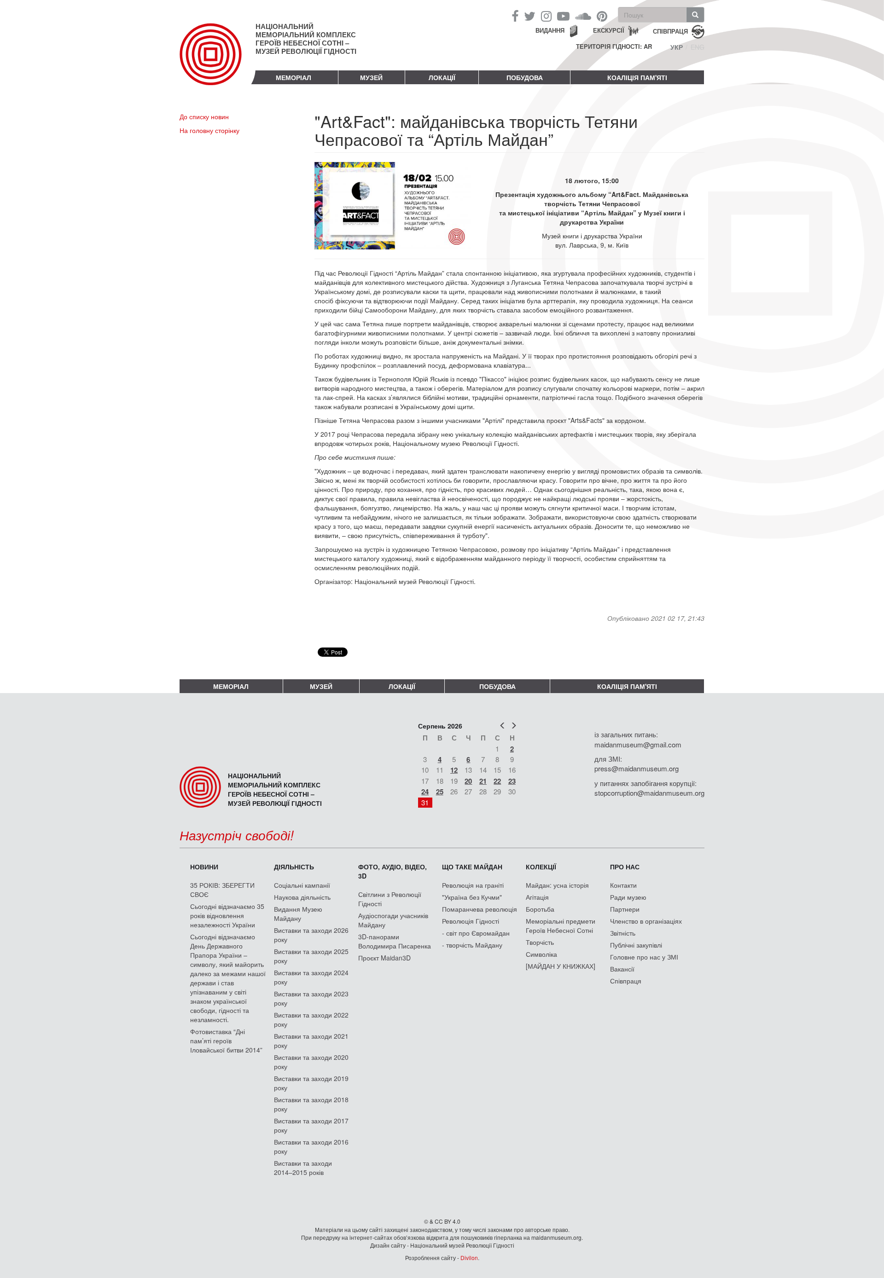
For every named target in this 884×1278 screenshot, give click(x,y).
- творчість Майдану (472, 944)
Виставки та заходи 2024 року (311, 977)
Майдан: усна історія (557, 885)
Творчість (540, 942)
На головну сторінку (209, 130)
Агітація (537, 897)
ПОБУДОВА (524, 77)
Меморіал (293, 77)
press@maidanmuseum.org (636, 768)
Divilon (469, 1257)
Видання (549, 30)
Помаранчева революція (479, 909)
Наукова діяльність (302, 897)
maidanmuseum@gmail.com (637, 744)
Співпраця (625, 980)
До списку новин (204, 116)
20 (468, 781)
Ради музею (628, 897)
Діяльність (294, 866)
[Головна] (218, 61)
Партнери (625, 909)
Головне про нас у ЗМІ (644, 956)
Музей (371, 77)
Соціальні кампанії (302, 885)
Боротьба (540, 909)
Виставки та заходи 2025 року (311, 956)
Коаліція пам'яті (637, 77)
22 (497, 781)
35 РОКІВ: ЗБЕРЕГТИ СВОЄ (222, 889)
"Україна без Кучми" (472, 897)
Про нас (625, 866)
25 (439, 791)
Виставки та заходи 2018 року (311, 1104)
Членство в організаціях (646, 920)
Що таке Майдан (472, 866)
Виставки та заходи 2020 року (311, 1061)
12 (454, 770)
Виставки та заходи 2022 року (311, 1019)
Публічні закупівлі (636, 944)
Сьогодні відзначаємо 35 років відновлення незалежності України (227, 915)
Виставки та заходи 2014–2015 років (303, 1167)
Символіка (541, 954)
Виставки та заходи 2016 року (311, 1146)
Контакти (623, 885)
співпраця (670, 30)
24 (425, 791)
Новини (204, 866)
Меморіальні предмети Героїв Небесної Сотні (560, 925)
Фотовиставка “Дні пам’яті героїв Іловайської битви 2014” (226, 1040)
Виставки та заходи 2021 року (311, 1040)
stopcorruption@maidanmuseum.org (649, 793)
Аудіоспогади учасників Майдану (393, 920)
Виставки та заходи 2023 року (311, 998)
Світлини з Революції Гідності (389, 899)
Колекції (541, 866)
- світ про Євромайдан (476, 932)
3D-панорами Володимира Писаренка (394, 941)
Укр (676, 47)
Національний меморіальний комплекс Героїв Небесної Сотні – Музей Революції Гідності (306, 38)
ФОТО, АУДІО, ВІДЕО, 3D (392, 871)
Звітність (622, 932)
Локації (442, 77)
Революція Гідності (470, 920)
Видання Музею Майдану (298, 913)
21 (483, 781)
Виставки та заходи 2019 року (311, 1083)
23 (512, 781)
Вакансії (622, 968)
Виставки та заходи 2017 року (311, 1125)
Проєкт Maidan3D (384, 957)
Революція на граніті (473, 885)
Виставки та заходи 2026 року (311, 934)
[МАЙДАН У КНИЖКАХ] (560, 966)
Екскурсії (608, 30)
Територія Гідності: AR (614, 46)
